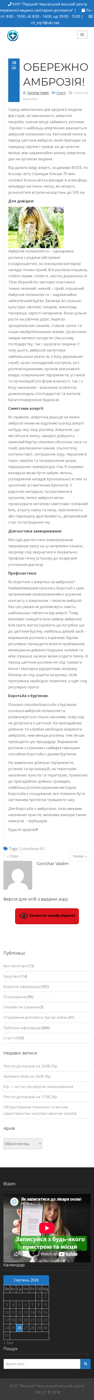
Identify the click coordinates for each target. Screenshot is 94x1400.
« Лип (8, 1342)
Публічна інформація (22, 1027)
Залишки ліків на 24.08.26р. (27, 1076)
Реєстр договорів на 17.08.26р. (30, 1096)
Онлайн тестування (20, 1007)
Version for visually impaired (52, 916)
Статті (61, 93)
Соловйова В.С (32, 848)
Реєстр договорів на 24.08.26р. (30, 1066)
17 (7, 1320)
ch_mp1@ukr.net (45, 22)
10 (7, 1312)
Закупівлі (11, 976)
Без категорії (15, 965)
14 (32, 1312)
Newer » (80, 856)
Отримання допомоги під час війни (35, 1017)
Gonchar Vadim (38, 93)
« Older (13, 856)
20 (26, 1320)
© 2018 (54, 1392)
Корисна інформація (21, 986)
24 (7, 1327)
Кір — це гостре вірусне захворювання (38, 1086)
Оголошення (14, 996)
